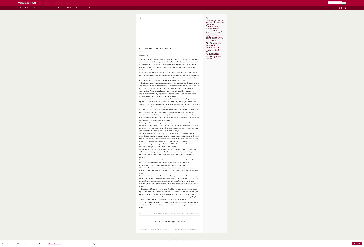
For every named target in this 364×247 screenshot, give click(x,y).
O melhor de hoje (60, 8)
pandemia (218, 43)
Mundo (213, 40)
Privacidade (222, 48)
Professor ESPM (172, 213)
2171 (184, 213)
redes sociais (216, 52)
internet (208, 39)
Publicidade (209, 52)
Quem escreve (58, 3)
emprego (217, 28)
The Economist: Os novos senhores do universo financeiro (154, 229)
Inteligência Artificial (214, 37)
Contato (48, 3)
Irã (211, 39)
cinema (166, 213)
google (208, 35)
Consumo (208, 24)
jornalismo (215, 39)
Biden (222, 20)
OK (344, 3)
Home (40, 3)
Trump (219, 56)
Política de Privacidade (54, 244)
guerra (213, 35)
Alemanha (208, 20)
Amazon (212, 20)
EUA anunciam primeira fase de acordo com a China (186, 229)
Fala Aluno (70, 8)
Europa (220, 31)
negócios (211, 42)
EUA (215, 30)
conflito (221, 22)
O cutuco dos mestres (47, 8)
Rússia (208, 54)
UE (212, 58)
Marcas (219, 39)
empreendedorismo (210, 28)
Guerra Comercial (219, 35)
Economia (211, 26)
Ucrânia (208, 58)
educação (218, 26)
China (215, 22)
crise (213, 24)
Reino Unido (222, 52)
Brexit (211, 22)
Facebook (208, 33)
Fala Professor (35, 8)
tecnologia (211, 56)
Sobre (68, 3)
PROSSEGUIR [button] (356, 244)
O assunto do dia (24, 8)
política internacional (213, 46)
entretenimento (209, 31)
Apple (216, 20)
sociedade (178, 213)
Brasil (207, 22)
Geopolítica (217, 32)
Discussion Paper (80, 8)
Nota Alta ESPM (174, 240)
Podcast (90, 8)
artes (219, 20)
